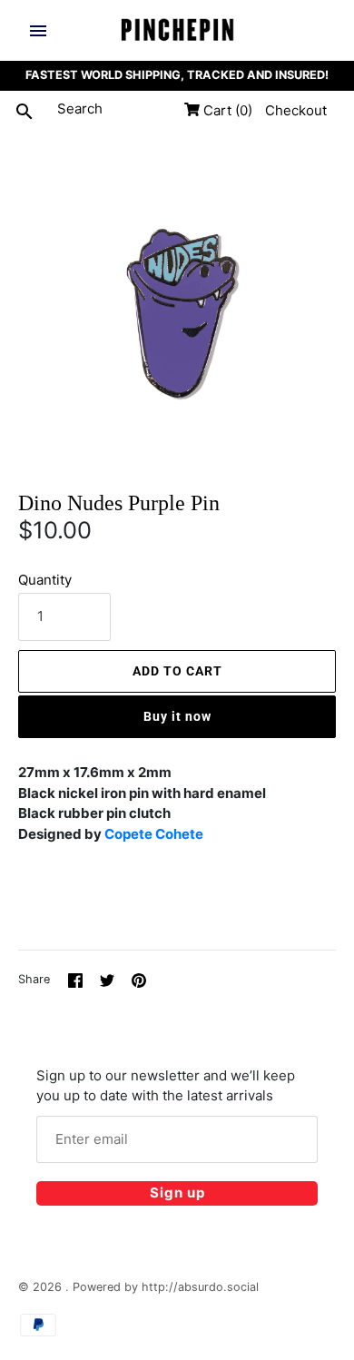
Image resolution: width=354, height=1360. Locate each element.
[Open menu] (38, 31)
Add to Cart (177, 671)
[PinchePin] (177, 30)
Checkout (296, 110)
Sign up (177, 1192)
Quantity (45, 579)
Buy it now (177, 716)
